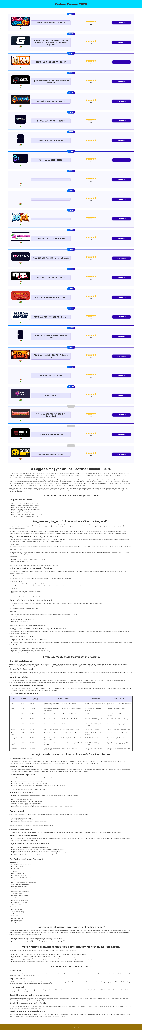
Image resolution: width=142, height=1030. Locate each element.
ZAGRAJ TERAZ (121, 23)
